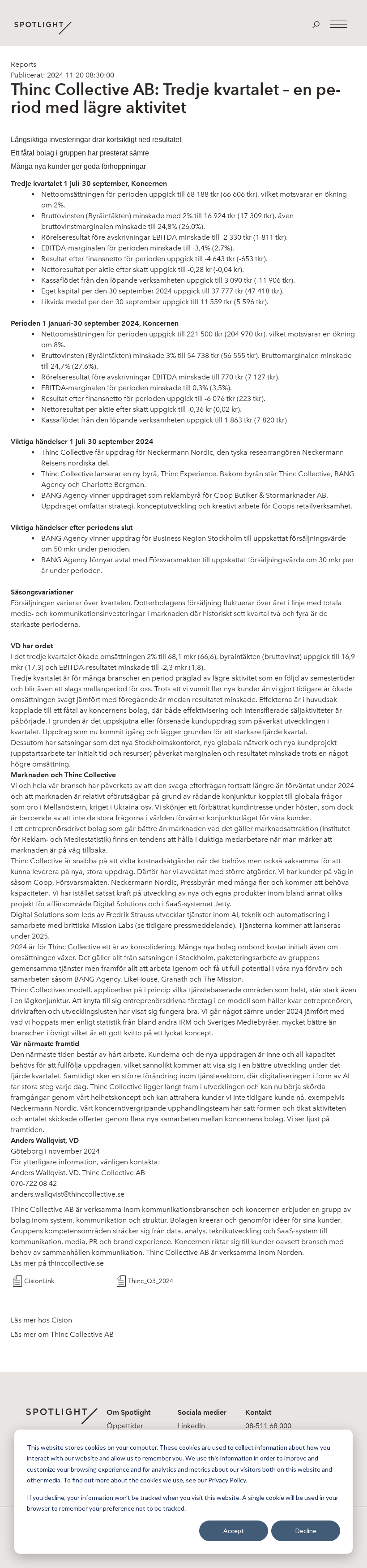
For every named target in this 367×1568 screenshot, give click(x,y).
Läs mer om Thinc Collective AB (62, 1334)
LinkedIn (191, 1426)
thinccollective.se (76, 1263)
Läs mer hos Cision (41, 1320)
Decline (305, 1530)
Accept (233, 1530)
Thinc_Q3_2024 (150, 1281)
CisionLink (39, 1281)
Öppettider (125, 1426)
